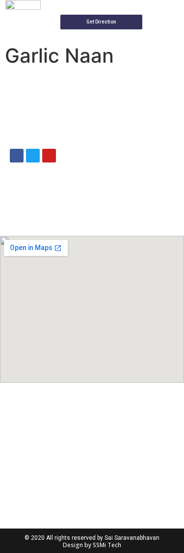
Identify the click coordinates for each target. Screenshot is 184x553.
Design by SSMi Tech (92, 545)
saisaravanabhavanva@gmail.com (111, 101)
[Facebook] (17, 155)
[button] (101, 22)
